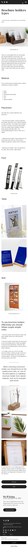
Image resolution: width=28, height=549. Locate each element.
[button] (22, 2)
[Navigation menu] (26, 2)
